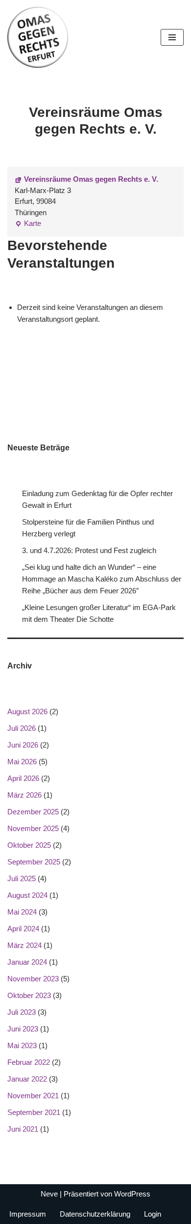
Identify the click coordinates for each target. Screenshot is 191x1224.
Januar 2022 (27, 1079)
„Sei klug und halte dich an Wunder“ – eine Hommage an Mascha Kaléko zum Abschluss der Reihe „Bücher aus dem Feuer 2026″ (101, 579)
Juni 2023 (22, 1029)
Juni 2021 (22, 1129)
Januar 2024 (27, 962)
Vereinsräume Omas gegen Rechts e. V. (91, 179)
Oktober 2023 (29, 995)
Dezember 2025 (33, 811)
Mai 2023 (22, 1045)
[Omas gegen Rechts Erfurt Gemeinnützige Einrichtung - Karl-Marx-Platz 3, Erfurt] (37, 37)
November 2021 (33, 1095)
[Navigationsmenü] (172, 37)
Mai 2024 (22, 912)
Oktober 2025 (29, 845)
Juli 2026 (21, 728)
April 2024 (23, 928)
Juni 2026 (22, 745)
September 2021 (33, 1112)
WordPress (132, 1194)
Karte (28, 224)
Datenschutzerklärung (95, 1214)
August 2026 (27, 711)
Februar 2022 (28, 1062)
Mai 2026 (22, 761)
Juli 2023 (21, 1012)
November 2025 (33, 828)
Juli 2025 (21, 878)
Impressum (27, 1214)
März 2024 (24, 945)
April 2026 (23, 778)
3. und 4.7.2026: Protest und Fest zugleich (89, 550)
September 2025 (33, 862)
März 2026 (24, 795)
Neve (49, 1194)
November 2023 (33, 978)
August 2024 (27, 895)
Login (152, 1214)
